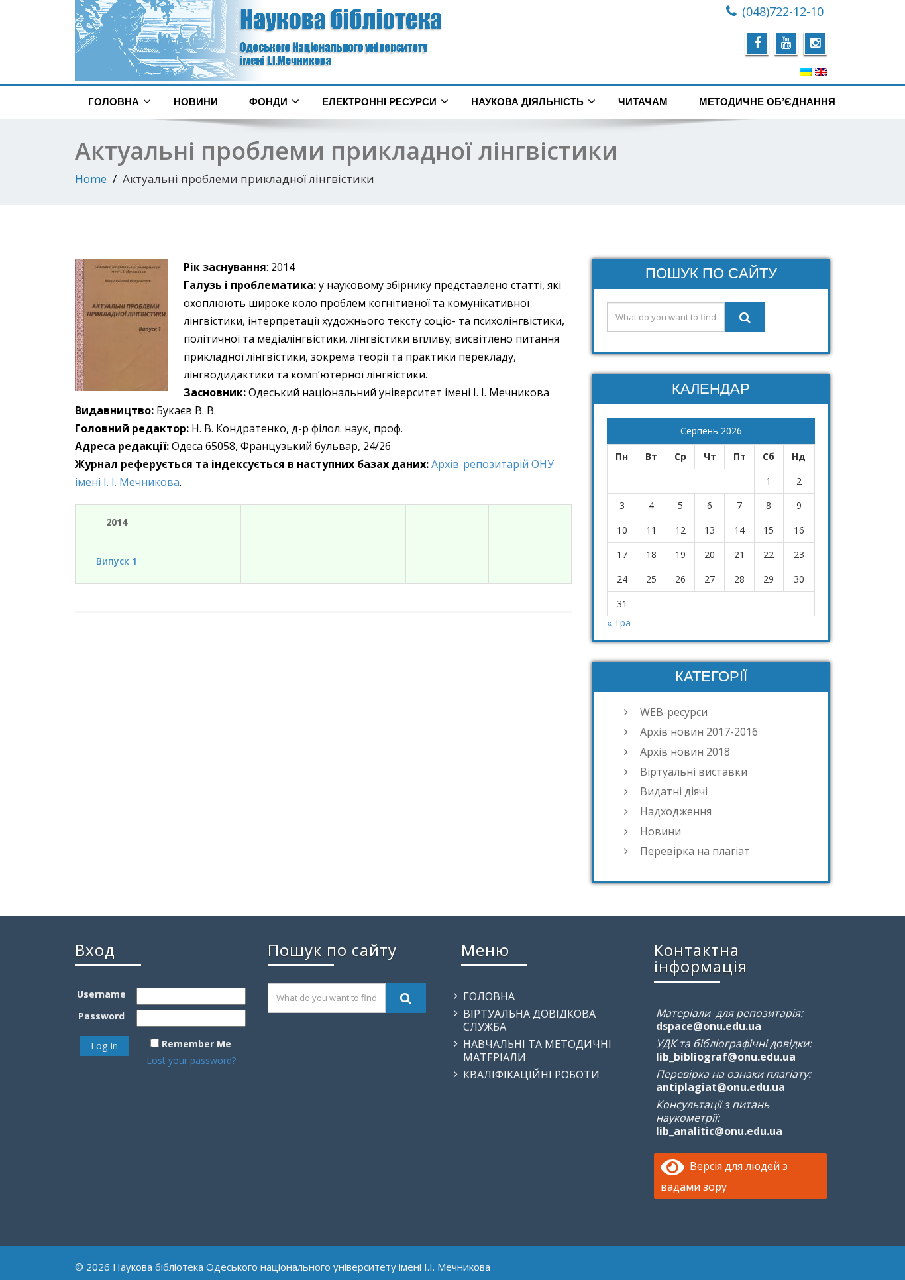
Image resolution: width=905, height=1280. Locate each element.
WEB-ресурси (674, 712)
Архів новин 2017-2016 (699, 731)
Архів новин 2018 (685, 751)
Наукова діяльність (527, 101)
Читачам (643, 101)
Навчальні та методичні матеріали (537, 1051)
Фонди (268, 101)
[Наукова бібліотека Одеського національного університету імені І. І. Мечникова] (259, 40)
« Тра (619, 622)
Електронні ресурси (379, 101)
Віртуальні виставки (693, 771)
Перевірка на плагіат (695, 851)
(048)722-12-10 (783, 11)
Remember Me (196, 1043)
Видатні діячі (674, 791)
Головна (113, 101)
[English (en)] (821, 71)
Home (91, 178)
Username (101, 994)
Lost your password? (191, 1060)
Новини (196, 101)
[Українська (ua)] (806, 71)
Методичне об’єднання (767, 101)
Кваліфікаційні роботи (531, 1074)
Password (101, 1016)
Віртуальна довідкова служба (529, 1020)
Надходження (676, 811)
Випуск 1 (116, 561)
